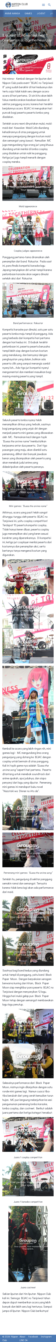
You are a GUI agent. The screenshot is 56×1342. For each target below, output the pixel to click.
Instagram (46, 1336)
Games (28, 13)
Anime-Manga (12, 13)
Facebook (33, 1336)
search (49, 5)
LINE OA (23, 1340)
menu (43, 5)
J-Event (41, 13)
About (22, 1336)
